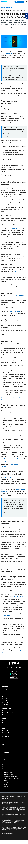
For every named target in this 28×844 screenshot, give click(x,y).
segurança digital (18, 596)
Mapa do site (5, 764)
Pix (3, 696)
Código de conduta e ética (8, 759)
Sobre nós (4, 720)
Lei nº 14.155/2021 (20, 296)
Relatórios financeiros (7, 772)
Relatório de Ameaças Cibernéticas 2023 (14, 477)
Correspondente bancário (8, 712)
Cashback (4, 698)
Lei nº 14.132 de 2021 (15, 311)
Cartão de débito (6, 702)
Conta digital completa (7, 689)
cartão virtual (6, 615)
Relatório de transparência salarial (10, 770)
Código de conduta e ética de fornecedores (12, 760)
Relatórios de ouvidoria (7, 774)
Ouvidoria (4, 740)
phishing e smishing (6, 461)
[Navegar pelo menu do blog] (26, 1)
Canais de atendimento (7, 738)
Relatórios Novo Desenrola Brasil (9, 776)
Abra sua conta (19, 1)
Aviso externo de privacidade (8, 755)
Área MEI (4, 710)
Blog (3, 724)
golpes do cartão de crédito (10, 458)
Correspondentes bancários (8, 762)
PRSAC (3, 748)
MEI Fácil (4, 714)
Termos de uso (5, 786)
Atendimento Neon (6, 732)
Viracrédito (4, 700)
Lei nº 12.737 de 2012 (14, 228)
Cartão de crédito (6, 691)
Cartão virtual (5, 704)
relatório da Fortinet (6, 53)
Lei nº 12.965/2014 (18, 271)
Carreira (4, 722)
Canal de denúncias (6, 757)
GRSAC (3, 747)
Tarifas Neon (5, 782)
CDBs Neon (4, 692)
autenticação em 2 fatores (14, 637)
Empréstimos (5, 694)
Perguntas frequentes (7, 730)
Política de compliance (7, 766)
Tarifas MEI (4, 784)
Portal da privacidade (7, 768)
